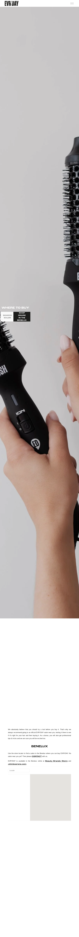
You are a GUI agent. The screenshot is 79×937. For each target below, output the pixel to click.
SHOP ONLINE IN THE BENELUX (22, 316)
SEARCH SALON (7, 317)
